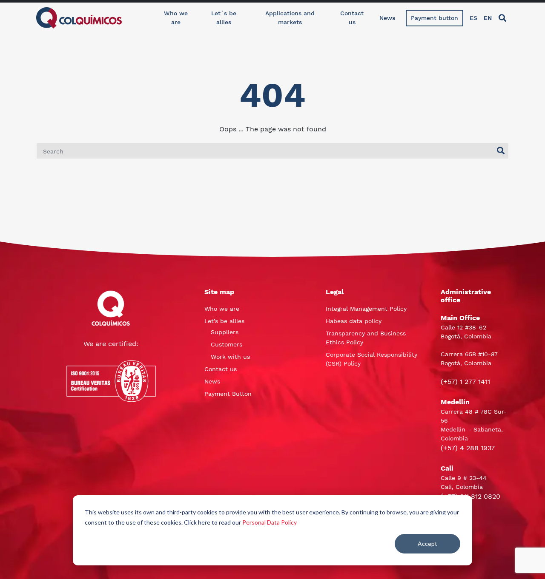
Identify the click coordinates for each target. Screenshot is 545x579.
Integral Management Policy (366, 308)
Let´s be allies (223, 18)
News (387, 17)
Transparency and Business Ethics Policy (366, 338)
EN (488, 17)
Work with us (230, 356)
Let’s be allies (224, 321)
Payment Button (228, 393)
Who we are (176, 18)
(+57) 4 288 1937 (468, 448)
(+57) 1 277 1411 (465, 381)
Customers (226, 344)
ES (473, 17)
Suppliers (224, 332)
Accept (427, 543)
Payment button (434, 17)
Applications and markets (290, 18)
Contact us (352, 18)
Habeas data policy (354, 321)
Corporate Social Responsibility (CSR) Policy (371, 359)
